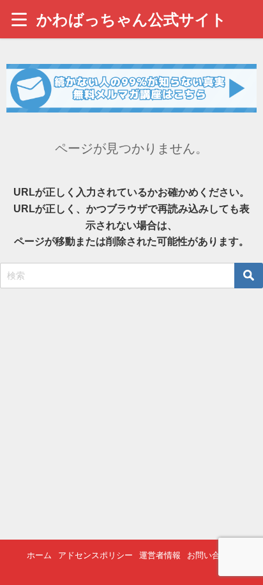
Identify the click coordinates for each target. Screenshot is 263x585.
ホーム (39, 555)
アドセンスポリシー (95, 555)
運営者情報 (160, 555)
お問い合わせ (212, 555)
